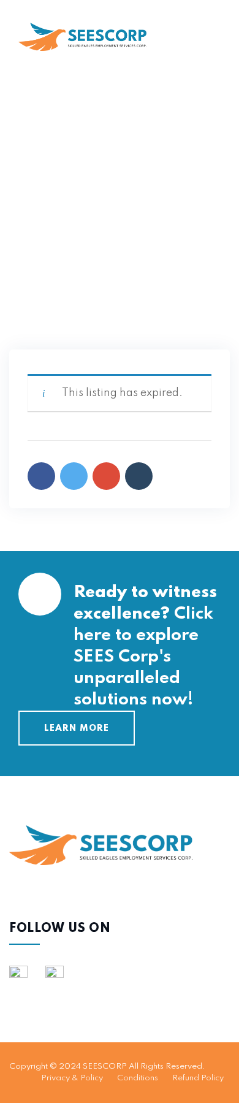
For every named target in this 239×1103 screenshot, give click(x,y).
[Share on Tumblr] (139, 476)
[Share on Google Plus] (106, 476)
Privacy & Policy (72, 1078)
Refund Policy (198, 1078)
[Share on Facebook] (41, 476)
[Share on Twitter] (74, 476)
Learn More (76, 728)
